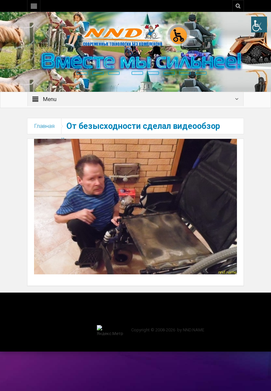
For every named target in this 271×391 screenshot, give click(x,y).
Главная (44, 126)
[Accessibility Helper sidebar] (259, 24)
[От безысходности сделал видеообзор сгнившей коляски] (135, 206)
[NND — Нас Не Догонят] (135, 34)
